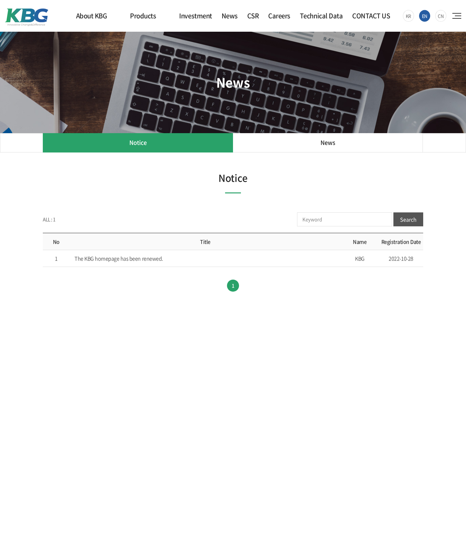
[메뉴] (457, 16)
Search (408, 219)
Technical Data (321, 15)
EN (424, 16)
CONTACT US (371, 15)
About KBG (91, 15)
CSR (253, 15)
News (230, 15)
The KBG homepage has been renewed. (118, 258)
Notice (138, 142)
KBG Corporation (26, 17)
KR (408, 16)
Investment (195, 15)
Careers (279, 15)
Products (143, 15)
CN (440, 16)
